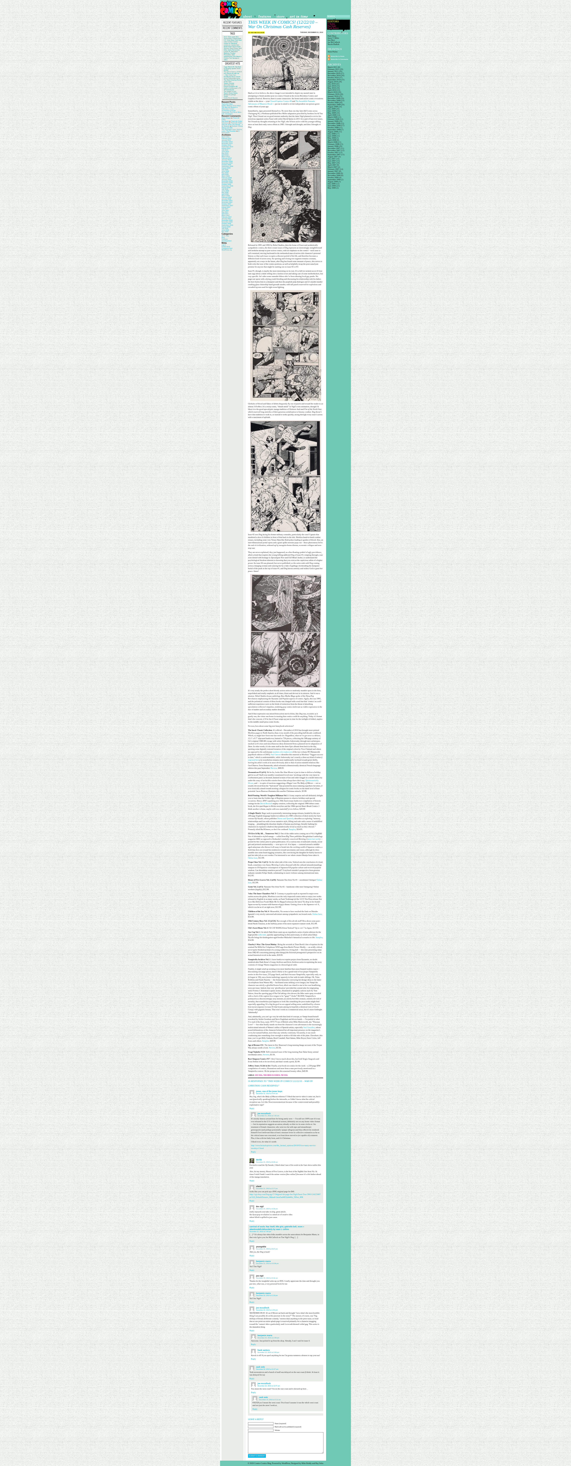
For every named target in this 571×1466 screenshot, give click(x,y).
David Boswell (266, 803)
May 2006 (225, 232)
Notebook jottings (230, 94)
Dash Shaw (232, 46)
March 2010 (226, 156)
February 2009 (227, 178)
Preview (274, 768)
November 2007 (227, 202)
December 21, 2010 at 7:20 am (268, 1115)
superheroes (228, 56)
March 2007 (226, 215)
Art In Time (225, 236)
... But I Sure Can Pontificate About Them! (232, 75)
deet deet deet (229, 85)
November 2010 (227, 143)
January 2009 (226, 179)
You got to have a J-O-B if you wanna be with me (233, 72)
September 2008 (227, 186)
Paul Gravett (276, 754)
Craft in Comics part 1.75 (232, 88)
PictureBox (227, 55)
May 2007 (225, 212)
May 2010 (225, 153)
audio (233, 37)
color (225, 42)
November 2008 (227, 182)
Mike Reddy (307, 1463)
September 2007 (227, 205)
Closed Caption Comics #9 (281, 101)
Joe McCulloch (257, 32)
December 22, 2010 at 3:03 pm (268, 1352)
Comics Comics (233, 42)
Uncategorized (227, 241)
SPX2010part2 (229, 90)
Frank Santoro (264, 1350)
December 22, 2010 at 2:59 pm (268, 1338)
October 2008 (226, 184)
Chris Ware (230, 40)
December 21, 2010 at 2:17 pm (267, 1188)
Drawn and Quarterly (285, 818)
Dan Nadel (332, 26)
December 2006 (227, 220)
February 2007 (227, 217)
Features (225, 239)
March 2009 (226, 176)
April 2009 (225, 174)
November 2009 (227, 163)
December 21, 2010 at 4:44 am (267, 1093)
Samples (292, 829)
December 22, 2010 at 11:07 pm (267, 1369)
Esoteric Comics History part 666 (232, 127)
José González (309, 1027)
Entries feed (226, 246)
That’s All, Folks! (227, 104)
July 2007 (225, 209)
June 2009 (225, 171)
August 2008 (226, 187)
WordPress (286, 1463)
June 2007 (225, 210)
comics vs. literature (230, 43)
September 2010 (227, 146)
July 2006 (225, 228)
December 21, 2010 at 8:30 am (267, 1162)
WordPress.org (227, 250)
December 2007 (227, 200)
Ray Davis (225, 121)
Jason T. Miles (333, 38)
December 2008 (227, 181)
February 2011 (227, 138)
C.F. (225, 40)
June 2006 (225, 230)
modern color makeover (282, 752)
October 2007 (226, 204)
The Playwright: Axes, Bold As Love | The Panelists (232, 130)
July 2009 (225, 169)
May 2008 (225, 192)
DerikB (259, 1160)
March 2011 (226, 137)
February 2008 (227, 197)
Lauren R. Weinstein (231, 51)
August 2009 (226, 168)
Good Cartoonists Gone (232, 78)
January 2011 (226, 140)
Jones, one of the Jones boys (269, 1091)
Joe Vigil (258, 1075)
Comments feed (227, 248)
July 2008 (225, 189)
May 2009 (225, 173)
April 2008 (225, 194)
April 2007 (225, 214)
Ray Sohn (319, 1463)
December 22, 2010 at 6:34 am (267, 1278)
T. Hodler (331, 24)
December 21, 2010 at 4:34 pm (267, 1209)
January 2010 (226, 160)
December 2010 (227, 142)
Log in (224, 245)
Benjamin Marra (263, 1261)
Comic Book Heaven (231, 98)
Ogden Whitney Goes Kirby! (231, 105)
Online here (252, 858)
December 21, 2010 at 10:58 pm (267, 1263)
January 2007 (226, 218)
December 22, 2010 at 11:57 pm (269, 1386)
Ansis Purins (333, 52)
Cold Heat (238, 40)
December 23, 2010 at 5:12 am (270, 1399)
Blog (223, 237)
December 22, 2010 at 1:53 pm (267, 1310)
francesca (225, 123)
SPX (233, 55)
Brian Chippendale (234, 38)
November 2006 (227, 222)
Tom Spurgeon (234, 58)
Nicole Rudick (333, 44)
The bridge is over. (230, 91)
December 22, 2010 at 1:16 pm (267, 1295)
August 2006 (226, 227)
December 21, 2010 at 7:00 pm (260, 1231)
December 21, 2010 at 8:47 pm (267, 1249)
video (226, 60)
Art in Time (227, 37)
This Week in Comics (271, 1075)
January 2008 (226, 199)
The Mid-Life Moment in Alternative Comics (230, 108)
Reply (252, 1108)
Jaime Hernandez (234, 50)
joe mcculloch (262, 1308)
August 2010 (226, 148)
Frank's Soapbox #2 (231, 86)
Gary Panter (234, 48)
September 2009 (227, 166)
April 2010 (225, 155)
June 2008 (225, 191)
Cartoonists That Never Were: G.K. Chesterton (232, 113)
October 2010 (226, 145)
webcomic (262, 935)
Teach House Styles (230, 93)
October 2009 (226, 164)
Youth (226, 96)
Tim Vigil (284, 1075)
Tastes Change (229, 83)
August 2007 (226, 207)
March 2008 (226, 196)
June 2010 (225, 151)
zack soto (260, 1367)
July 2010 (225, 150)
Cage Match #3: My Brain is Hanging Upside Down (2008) (232, 68)
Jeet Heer (331, 40)
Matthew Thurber (229, 53)
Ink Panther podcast (229, 110)
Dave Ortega (226, 118)
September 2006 (227, 225)
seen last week (314, 839)
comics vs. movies (230, 45)
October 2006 (226, 223)
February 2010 (227, 158)
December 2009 (227, 161)
